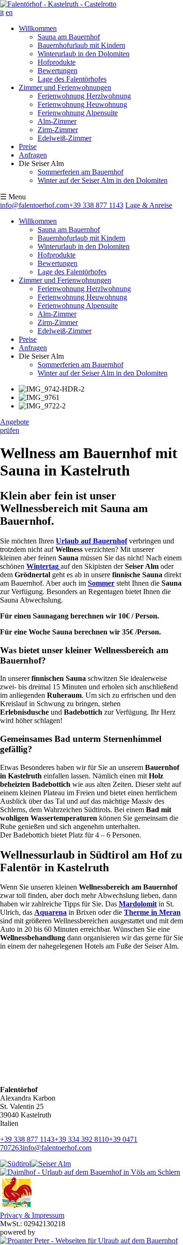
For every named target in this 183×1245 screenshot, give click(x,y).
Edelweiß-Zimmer (65, 138)
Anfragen (33, 155)
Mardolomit (138, 904)
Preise (28, 147)
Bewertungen (57, 71)
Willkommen (38, 28)
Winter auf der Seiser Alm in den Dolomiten (103, 180)
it (2, 12)
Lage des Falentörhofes (72, 79)
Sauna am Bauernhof (69, 37)
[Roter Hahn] (16, 1207)
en (9, 12)
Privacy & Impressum (32, 1215)
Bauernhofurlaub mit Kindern (81, 45)
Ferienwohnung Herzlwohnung (84, 96)
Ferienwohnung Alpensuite (78, 113)
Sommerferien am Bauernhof (80, 172)
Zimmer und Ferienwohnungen (65, 87)
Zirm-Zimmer (58, 130)
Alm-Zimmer (57, 121)
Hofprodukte (57, 62)
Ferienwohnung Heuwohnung (82, 104)
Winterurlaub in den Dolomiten (84, 54)
